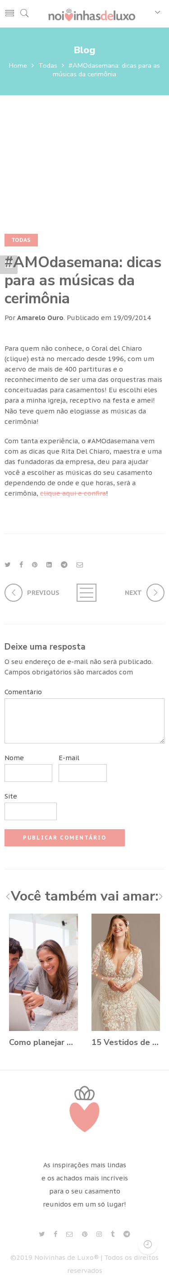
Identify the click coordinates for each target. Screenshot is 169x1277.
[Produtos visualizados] (147, 1244)
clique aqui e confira (73, 493)
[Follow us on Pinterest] (84, 1234)
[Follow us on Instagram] (99, 1234)
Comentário (23, 691)
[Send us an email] (69, 1234)
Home (18, 65)
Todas (47, 65)
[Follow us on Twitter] (42, 1234)
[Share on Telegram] (64, 564)
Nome (14, 757)
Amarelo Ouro (40, 317)
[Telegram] (126, 1234)
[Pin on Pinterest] (34, 564)
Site (11, 796)
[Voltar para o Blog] (85, 593)
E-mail (69, 757)
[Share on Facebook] (21, 564)
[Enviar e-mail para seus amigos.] (80, 564)
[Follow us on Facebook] (55, 1234)
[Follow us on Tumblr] (112, 1234)
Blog (84, 50)
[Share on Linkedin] (49, 564)
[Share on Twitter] (7, 564)
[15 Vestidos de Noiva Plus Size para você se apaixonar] (125, 972)
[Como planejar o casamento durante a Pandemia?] (43, 972)
